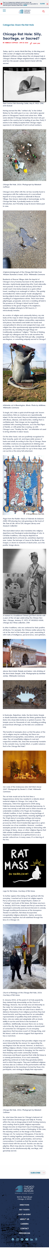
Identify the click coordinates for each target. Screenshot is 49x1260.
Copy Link (36, 43)
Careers (25, 1223)
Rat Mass (25, 903)
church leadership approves (28, 823)
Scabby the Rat (21, 429)
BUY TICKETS (24, 1209)
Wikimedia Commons (37, 274)
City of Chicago (35, 441)
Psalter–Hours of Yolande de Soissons (29, 518)
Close (42, 3)
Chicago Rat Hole (9, 201)
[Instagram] (17, 1239)
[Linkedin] (31, 1239)
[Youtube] (26, 1239)
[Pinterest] (22, 1239)
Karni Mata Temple (16, 671)
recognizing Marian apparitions (15, 815)
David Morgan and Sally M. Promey (28, 1119)
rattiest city (26, 110)
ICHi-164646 (7, 106)
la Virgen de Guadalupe (31, 811)
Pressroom (24, 1233)
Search (44, 11)
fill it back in (29, 308)
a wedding (34, 301)
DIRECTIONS (24, 1205)
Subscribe (35, 1172)
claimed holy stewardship (17, 1002)
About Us (24, 1219)
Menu (4, 10)
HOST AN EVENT (24, 1214)
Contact (24, 1228)
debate (10, 118)
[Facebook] (13, 1239)
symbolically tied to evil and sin (15, 538)
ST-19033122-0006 (36, 620)
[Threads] (36, 1239)
